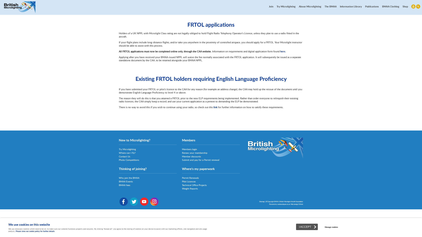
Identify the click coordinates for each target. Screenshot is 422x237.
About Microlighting (310, 6)
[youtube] (144, 204)
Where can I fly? (127, 152)
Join (271, 6)
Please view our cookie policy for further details (35, 231)
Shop (405, 6)
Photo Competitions (129, 159)
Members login (189, 149)
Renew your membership (194, 152)
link (215, 107)
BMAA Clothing (390, 6)
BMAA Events (126, 181)
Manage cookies (331, 227)
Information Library (351, 6)
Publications (372, 6)
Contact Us (124, 156)
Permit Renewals (190, 177)
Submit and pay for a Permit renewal (200, 159)
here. (283, 51)
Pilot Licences (189, 181)
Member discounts (191, 156)
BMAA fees (124, 185)
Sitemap (261, 201)
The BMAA (331, 6)
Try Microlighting (286, 6)
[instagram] (154, 204)
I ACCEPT (305, 226)
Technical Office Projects (194, 185)
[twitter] (134, 204)
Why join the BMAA (129, 177)
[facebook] (123, 204)
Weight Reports (190, 188)
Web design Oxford (297, 204)
